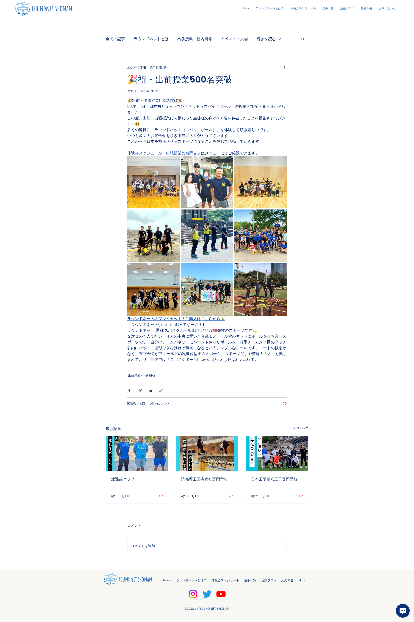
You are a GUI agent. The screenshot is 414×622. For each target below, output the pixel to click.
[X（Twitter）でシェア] (140, 390)
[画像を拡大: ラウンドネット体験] (281, 215)
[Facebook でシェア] (129, 390)
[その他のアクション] (284, 67)
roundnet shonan (52, 8)
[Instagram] (193, 594)
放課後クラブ (122, 479)
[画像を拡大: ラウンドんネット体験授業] (174, 162)
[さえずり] (207, 594)
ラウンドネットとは (151, 38)
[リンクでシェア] (161, 390)
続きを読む (266, 38)
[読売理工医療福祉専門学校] (207, 453)
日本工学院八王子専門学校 (274, 479)
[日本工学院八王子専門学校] (277, 453)
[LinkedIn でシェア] (150, 390)
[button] (303, 39)
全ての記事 (115, 38)
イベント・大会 (234, 38)
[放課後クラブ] (137, 453)
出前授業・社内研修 (194, 38)
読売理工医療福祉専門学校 (204, 479)
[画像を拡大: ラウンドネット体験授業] (228, 162)
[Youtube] (221, 594)
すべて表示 (300, 428)
